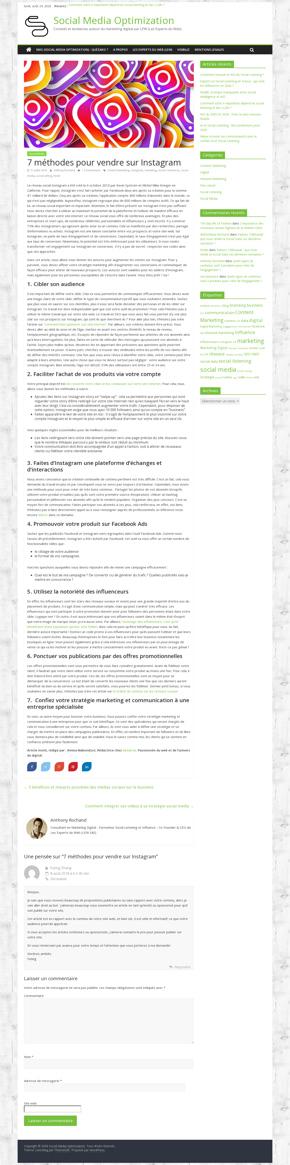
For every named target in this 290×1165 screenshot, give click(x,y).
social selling (44, 176)
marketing (151, 170)
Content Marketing (118, 170)
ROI (202, 354)
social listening (235, 361)
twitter (227, 377)
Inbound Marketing (213, 179)
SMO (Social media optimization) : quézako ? (72, 50)
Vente (56, 176)
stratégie (207, 377)
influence (245, 332)
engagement (230, 326)
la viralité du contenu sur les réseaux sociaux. (146, 691)
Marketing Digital (213, 347)
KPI (234, 342)
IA (201, 333)
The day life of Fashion (216, 223)
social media (218, 369)
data (244, 320)
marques (243, 348)
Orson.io (129, 750)
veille (241, 377)
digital (256, 320)
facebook (258, 326)
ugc (235, 377)
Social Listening (210, 192)
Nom (29, 1057)
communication (220, 312)
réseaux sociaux (234, 354)
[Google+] (59, 766)
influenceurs (209, 342)
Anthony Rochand (65, 170)
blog (225, 305)
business (255, 305)
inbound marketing (219, 332)
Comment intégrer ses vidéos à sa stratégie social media (139, 805)
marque (232, 348)
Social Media (36, 154)
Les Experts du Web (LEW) (152, 50)
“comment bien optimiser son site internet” (75, 324)
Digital (204, 172)
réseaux (217, 354)
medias (253, 348)
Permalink (59, 879)
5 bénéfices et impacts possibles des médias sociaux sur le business (88, 787)
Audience (216, 305)
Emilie (204, 250)
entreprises (244, 326)
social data (209, 361)
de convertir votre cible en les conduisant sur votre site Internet (114, 384)
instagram (137, 170)
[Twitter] (46, 766)
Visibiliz (183, 50)
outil (262, 348)
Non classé (207, 185)
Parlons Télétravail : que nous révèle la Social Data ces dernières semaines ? (232, 238)
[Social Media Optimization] (29, 49)
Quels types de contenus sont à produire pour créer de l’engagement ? (227, 265)
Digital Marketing (211, 326)
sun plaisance (209, 276)
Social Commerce (168, 170)
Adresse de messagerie (43, 1081)
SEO (247, 354)
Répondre (182, 967)
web (256, 377)
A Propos (120, 50)
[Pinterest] (73, 766)
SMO (255, 354)
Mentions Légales (209, 50)
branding (238, 305)
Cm (202, 313)
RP (206, 354)
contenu (230, 321)
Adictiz (43, 515)
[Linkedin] (87, 766)
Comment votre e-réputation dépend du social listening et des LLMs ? (116, 6)
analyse (205, 305)
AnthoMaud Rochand (214, 234)
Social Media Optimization (113, 20)
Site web (30, 1103)
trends (218, 377)
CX (238, 321)
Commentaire (34, 996)
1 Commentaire (90, 170)
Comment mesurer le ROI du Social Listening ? (232, 75)
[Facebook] (32, 766)
